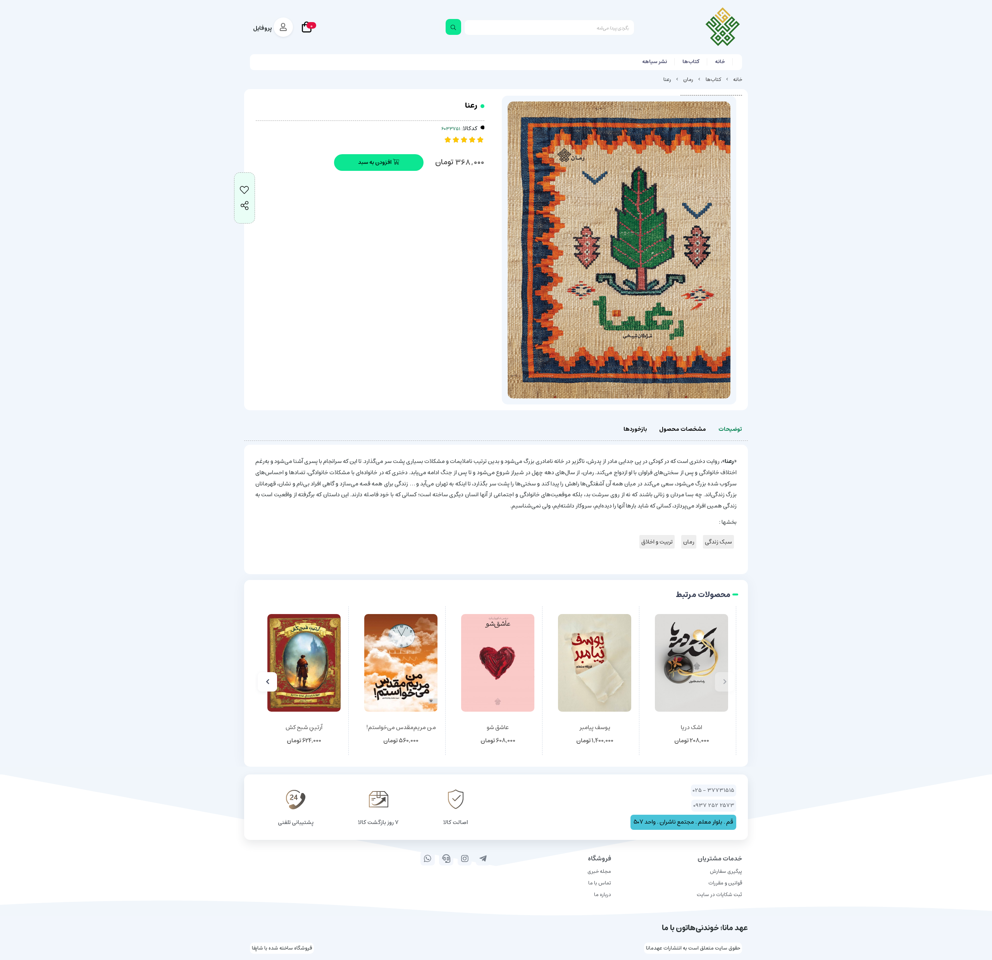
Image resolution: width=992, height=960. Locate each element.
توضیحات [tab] (730, 429)
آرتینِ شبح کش (304, 727)
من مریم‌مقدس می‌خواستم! (401, 727)
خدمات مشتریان (720, 858)
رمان (688, 79)
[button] (724, 682)
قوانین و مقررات (725, 883)
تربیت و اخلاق (657, 542)
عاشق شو (498, 727)
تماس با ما (599, 883)
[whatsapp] (427, 858)
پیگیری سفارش (726, 871)
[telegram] (483, 858)
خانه (720, 61)
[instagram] (465, 858)
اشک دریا (691, 727)
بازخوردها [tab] (635, 429)
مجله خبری (599, 871)
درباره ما (602, 894)
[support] (446, 858)
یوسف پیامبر (594, 727)
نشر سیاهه (654, 61)
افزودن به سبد (375, 162)
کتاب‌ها (690, 61)
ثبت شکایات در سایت (719, 894)
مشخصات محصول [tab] (682, 429)
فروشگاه (599, 858)
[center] (453, 27)
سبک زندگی (718, 542)
